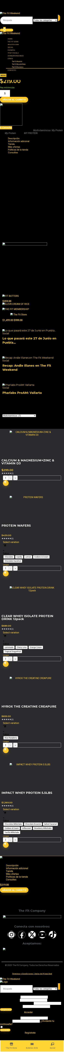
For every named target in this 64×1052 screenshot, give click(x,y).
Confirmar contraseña (11, 1006)
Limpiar (6, 565)
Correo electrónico (9, 1000)
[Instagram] (11, 934)
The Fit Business (17, 67)
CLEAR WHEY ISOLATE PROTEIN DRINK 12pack (27, 617)
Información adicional (18, 141)
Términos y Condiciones (22, 974)
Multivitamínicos (42, 130)
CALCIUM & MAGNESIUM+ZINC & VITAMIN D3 (27, 462)
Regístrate (6, 1009)
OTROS (10, 59)
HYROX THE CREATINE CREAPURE (28, 706)
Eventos (11, 50)
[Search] (1, 79)
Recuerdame (10, 1027)
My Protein (57, 130)
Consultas (13, 152)
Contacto (12, 70)
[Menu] (3, 75)
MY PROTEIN (31, 133)
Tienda (9, 871)
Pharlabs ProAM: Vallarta (22, 393)
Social (10, 47)
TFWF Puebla (13, 53)
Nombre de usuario (10, 997)
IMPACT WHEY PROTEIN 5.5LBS (26, 793)
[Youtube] (42, 934)
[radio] (9, 556)
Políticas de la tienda (17, 876)
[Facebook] (21, 934)
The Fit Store (13, 42)
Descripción (12, 865)
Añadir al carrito (14, 99)
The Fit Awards (17, 61)
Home (10, 39)
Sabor (6, 553)
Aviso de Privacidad (43, 974)
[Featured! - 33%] (15, 309)
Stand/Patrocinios (16, 56)
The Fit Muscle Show (19, 64)
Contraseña (16, 1003)
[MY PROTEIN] (11, 124)
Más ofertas (12, 874)
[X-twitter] (32, 934)
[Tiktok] (52, 934)
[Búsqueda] (59, 18)
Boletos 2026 (13, 44)
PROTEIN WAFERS (16, 525)
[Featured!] (10, 296)
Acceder (5, 1030)
